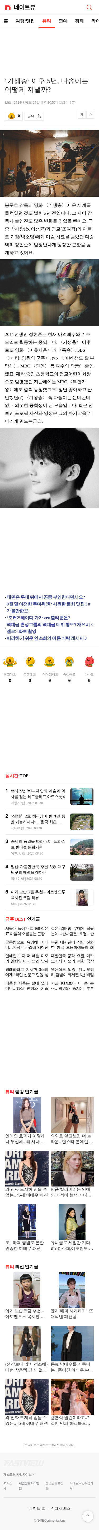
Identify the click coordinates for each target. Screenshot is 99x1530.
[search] (89, 7)
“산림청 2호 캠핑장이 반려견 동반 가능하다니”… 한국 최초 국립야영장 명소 (38, 822)
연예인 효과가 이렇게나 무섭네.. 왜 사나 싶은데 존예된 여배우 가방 (25, 1139)
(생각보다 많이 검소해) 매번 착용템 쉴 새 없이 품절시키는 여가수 (26, 1367)
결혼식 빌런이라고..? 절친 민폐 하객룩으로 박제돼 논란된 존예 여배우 (71, 1421)
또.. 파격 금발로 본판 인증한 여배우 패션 (24, 1245)
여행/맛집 (25, 20)
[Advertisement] (49, 46)
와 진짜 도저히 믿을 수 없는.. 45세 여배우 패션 (26, 1192)
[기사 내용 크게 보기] (90, 116)
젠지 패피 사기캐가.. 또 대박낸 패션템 (72, 1314)
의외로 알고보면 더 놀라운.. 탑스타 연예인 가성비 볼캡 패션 (72, 1139)
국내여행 (17, 828)
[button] (87, 1516)
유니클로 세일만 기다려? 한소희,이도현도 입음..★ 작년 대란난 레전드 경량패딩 (72, 1246)
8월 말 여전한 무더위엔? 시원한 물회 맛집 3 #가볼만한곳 (48, 607)
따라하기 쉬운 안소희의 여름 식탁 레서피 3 (47, 638)
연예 (63, 20)
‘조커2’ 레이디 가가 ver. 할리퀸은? (38, 617)
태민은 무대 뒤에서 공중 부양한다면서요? (46, 597)
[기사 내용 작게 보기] (82, 117)
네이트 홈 (37, 1508)
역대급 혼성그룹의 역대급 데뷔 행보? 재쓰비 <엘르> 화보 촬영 (50, 628)
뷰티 (46, 20)
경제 (79, 20)
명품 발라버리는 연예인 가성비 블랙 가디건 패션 (71, 1192)
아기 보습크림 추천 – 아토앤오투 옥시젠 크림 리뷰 (25, 1314)
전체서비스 (60, 1508)
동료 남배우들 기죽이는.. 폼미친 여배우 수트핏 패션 (72, 1367)
